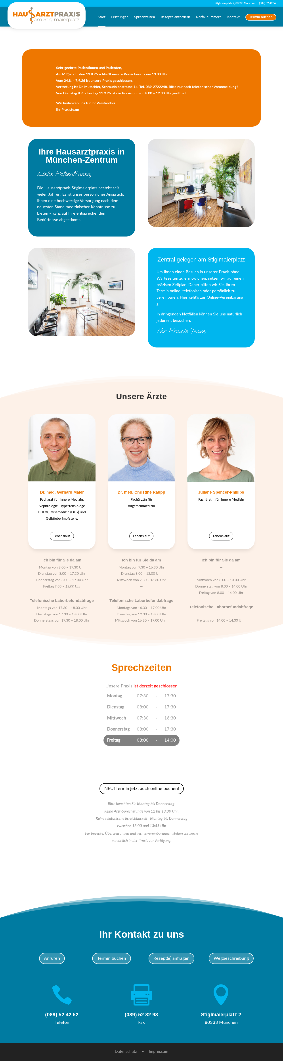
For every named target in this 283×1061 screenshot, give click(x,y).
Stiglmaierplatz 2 (221, 1014)
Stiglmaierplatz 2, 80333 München (235, 3)
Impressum (158, 1052)
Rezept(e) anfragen (171, 958)
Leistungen (119, 17)
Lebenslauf (62, 536)
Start (101, 17)
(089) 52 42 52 (267, 3)
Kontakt (233, 17)
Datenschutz (126, 1052)
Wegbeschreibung (231, 958)
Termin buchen (261, 17)
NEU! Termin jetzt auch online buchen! (141, 788)
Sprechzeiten (144, 17)
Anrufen (52, 958)
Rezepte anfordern (175, 17)
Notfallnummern (209, 17)
